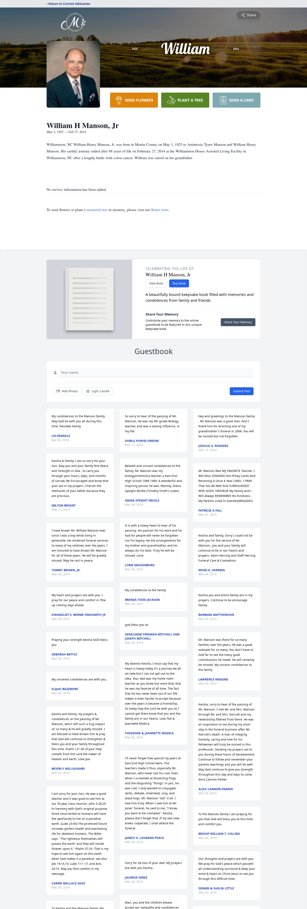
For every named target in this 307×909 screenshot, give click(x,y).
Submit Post (241, 391)
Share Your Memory (238, 322)
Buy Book (179, 283)
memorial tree (97, 209)
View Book (156, 283)
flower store (160, 209)
